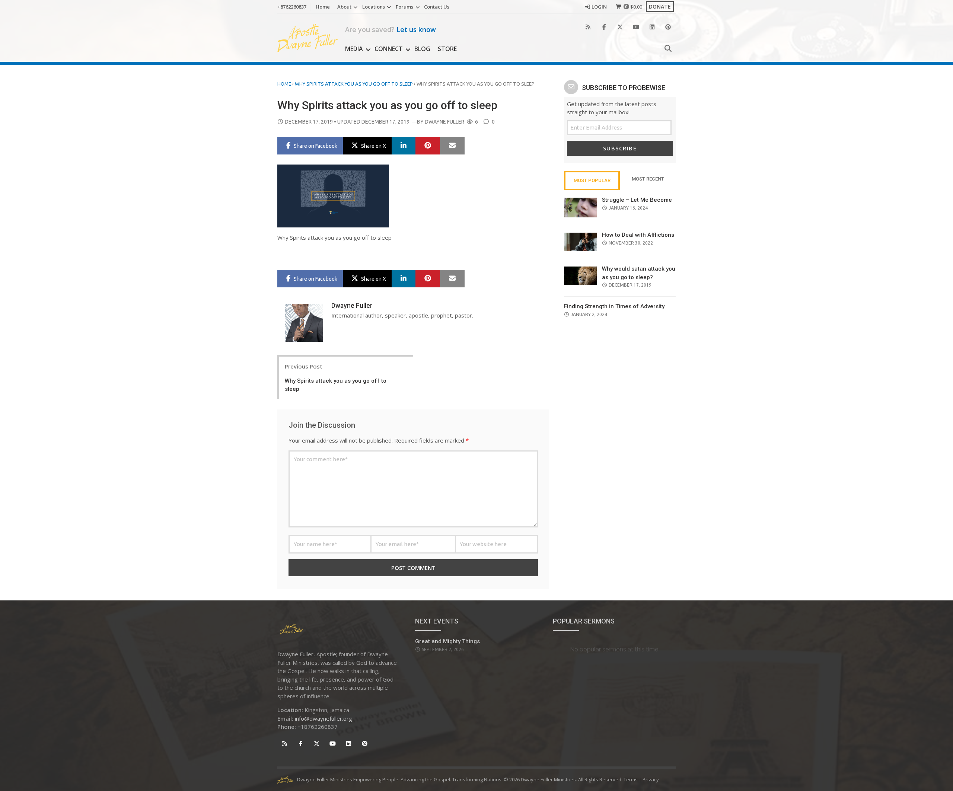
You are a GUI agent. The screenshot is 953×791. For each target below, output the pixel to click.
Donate (660, 6)
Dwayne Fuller (444, 122)
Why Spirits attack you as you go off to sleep (354, 83)
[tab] (592, 180)
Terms (631, 779)
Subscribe (620, 148)
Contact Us (436, 6)
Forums (404, 6)
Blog (422, 49)
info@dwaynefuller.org (323, 718)
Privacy (651, 779)
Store (447, 49)
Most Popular (592, 180)
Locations (373, 6)
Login (599, 6)
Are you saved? (390, 29)
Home (323, 6)
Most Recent (648, 179)
